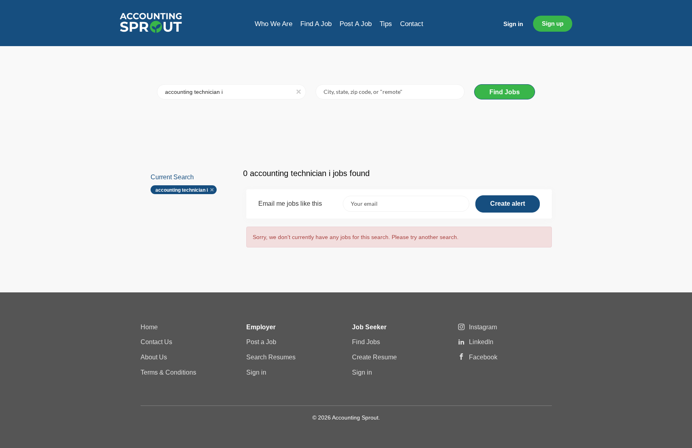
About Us (154, 357)
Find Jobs (504, 92)
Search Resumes (271, 357)
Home (149, 327)
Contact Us (156, 342)
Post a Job (261, 342)
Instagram (483, 327)
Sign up (552, 23)
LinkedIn (481, 342)
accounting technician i (181, 190)
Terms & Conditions (168, 372)
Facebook (483, 357)
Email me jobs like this (290, 203)
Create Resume (374, 357)
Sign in (513, 23)
